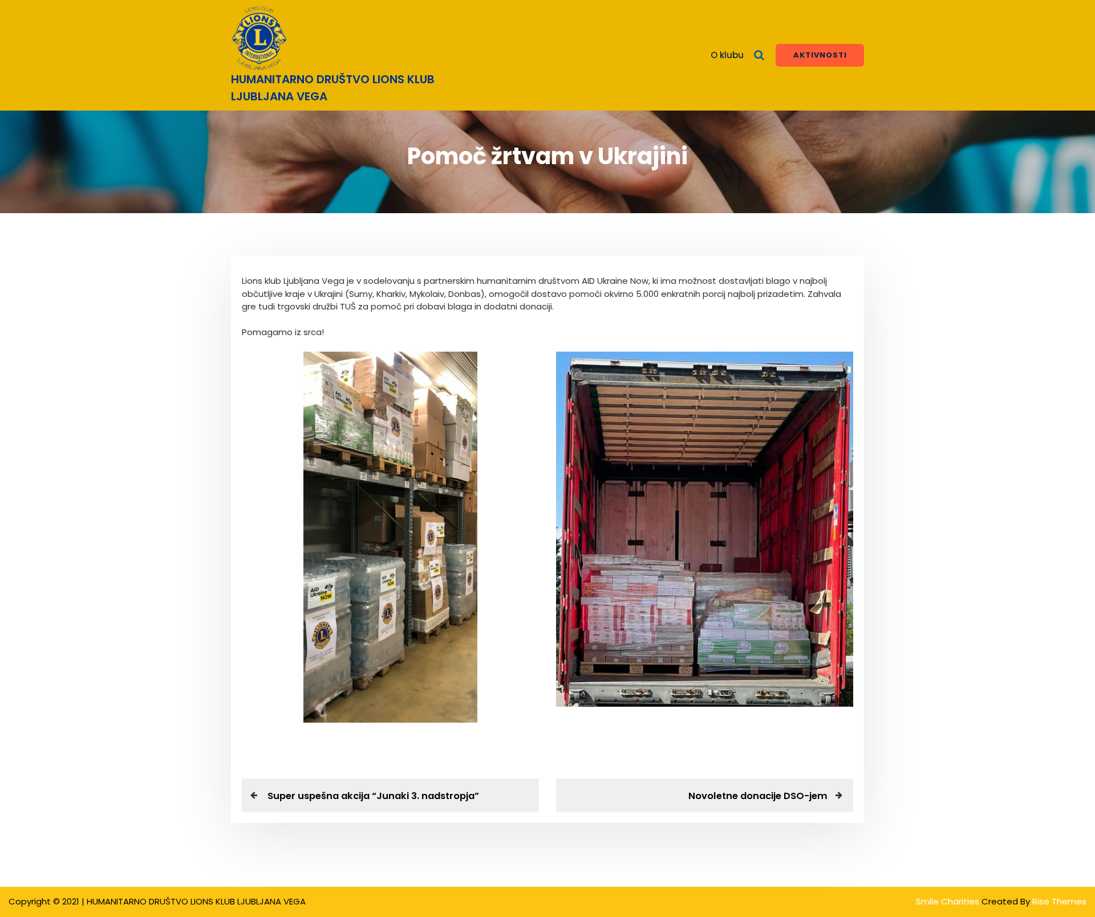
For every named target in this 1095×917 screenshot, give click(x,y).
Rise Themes (1059, 901)
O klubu (727, 55)
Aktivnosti (820, 55)
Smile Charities (949, 901)
